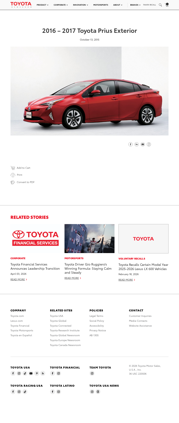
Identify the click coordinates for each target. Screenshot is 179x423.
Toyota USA (56, 316)
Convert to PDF (25, 182)
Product (41, 4)
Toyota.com (17, 316)
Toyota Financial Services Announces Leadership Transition (35, 266)
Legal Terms (96, 316)
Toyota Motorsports (21, 330)
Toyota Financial (19, 325)
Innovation (79, 4)
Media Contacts (138, 320)
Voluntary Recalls (132, 258)
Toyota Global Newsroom (65, 335)
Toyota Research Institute (65, 330)
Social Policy (97, 320)
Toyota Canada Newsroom (65, 345)
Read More (17, 279)
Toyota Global (58, 320)
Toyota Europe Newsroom (65, 340)
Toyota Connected (60, 325)
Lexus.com (16, 320)
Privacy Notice (98, 330)
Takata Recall (149, 4)
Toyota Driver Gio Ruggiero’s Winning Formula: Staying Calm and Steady (88, 268)
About (116, 4)
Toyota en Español (21, 335)
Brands (134, 4)
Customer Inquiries (140, 316)
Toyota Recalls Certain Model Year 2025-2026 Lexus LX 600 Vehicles (143, 266)
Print (19, 174)
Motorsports (100, 4)
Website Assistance (140, 325)
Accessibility (97, 325)
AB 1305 (94, 335)
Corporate (60, 4)
